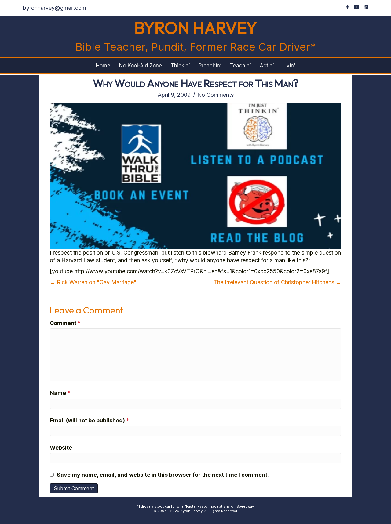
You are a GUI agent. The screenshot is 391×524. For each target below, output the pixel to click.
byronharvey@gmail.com (54, 8)
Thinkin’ (180, 66)
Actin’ (267, 66)
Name (60, 393)
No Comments (215, 95)
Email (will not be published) (89, 420)
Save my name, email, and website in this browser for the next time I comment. (163, 475)
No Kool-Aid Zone (140, 66)
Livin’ (289, 66)
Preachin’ (210, 66)
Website (61, 447)
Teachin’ (240, 66)
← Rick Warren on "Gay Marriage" (93, 282)
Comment (65, 323)
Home (103, 66)
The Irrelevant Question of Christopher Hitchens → (277, 282)
